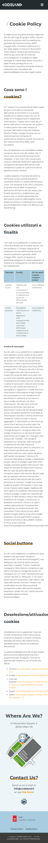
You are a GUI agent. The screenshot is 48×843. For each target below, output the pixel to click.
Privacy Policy (17, 829)
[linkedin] (24, 800)
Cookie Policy (31, 829)
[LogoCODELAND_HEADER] (12, 4)
